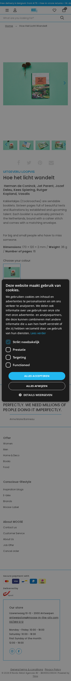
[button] (35, 395)
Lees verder (38, 333)
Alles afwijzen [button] (37, 386)
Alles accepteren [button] (37, 376)
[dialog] (35, 340)
